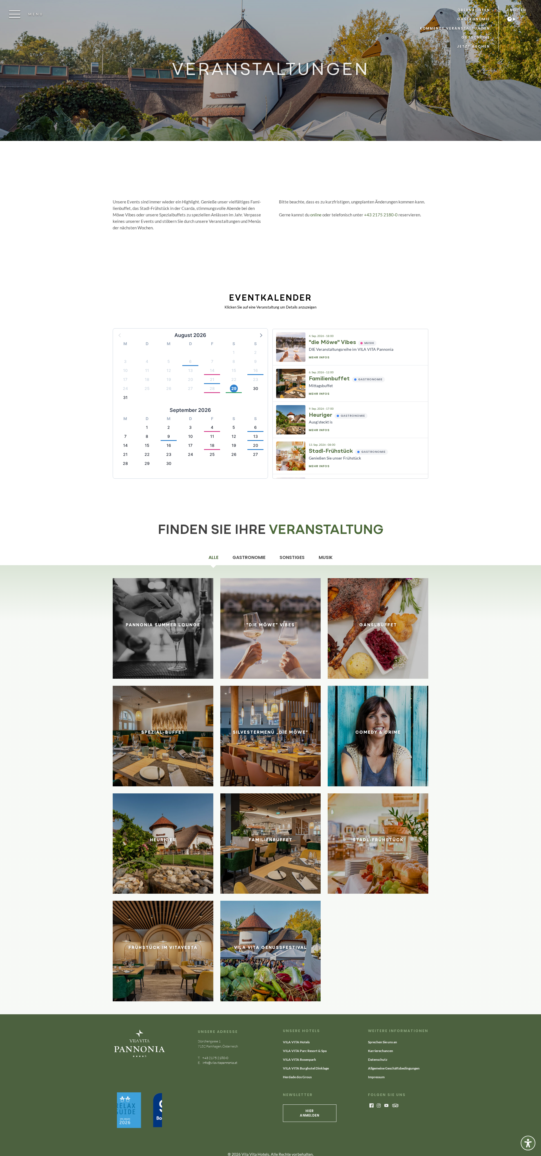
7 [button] (212, 361)
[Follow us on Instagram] (379, 1105)
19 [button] (169, 379)
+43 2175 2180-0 (381, 214)
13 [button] (190, 370)
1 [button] (234, 352)
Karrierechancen (380, 1051)
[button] (260, 335)
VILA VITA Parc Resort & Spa (305, 1051)
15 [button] (234, 370)
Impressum (376, 1077)
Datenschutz (377, 1059)
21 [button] (212, 379)
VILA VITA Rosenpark (299, 1059)
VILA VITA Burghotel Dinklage (306, 1068)
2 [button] (255, 352)
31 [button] (125, 397)
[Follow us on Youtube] (386, 1105)
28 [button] (212, 388)
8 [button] (233, 361)
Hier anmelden (309, 1113)
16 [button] (255, 370)
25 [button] (147, 388)
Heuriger (320, 415)
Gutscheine (475, 37)
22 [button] (233, 379)
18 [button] (147, 379)
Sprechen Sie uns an (382, 1042)
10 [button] (125, 370)
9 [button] (255, 361)
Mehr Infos (319, 357)
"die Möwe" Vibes (332, 342)
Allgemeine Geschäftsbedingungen (394, 1068)
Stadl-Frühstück (331, 451)
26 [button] (168, 388)
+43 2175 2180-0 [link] (215, 1058)
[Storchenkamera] (514, 19)
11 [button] (147, 370)
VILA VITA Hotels (296, 1042)
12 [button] (169, 370)
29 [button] (233, 388)
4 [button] (147, 361)
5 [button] (168, 361)
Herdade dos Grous (297, 1077)
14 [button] (212, 370)
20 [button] (190, 379)
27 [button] (190, 388)
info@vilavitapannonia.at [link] (219, 1062)
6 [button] (190, 361)
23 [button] (255, 379)
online (316, 214)
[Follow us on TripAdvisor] (395, 1105)
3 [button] (125, 361)
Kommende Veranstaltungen (455, 28)
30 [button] (255, 388)
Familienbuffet (329, 379)
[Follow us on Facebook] (371, 1105)
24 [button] (125, 388)
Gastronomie (473, 19)
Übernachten (474, 10)
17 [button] (125, 379)
